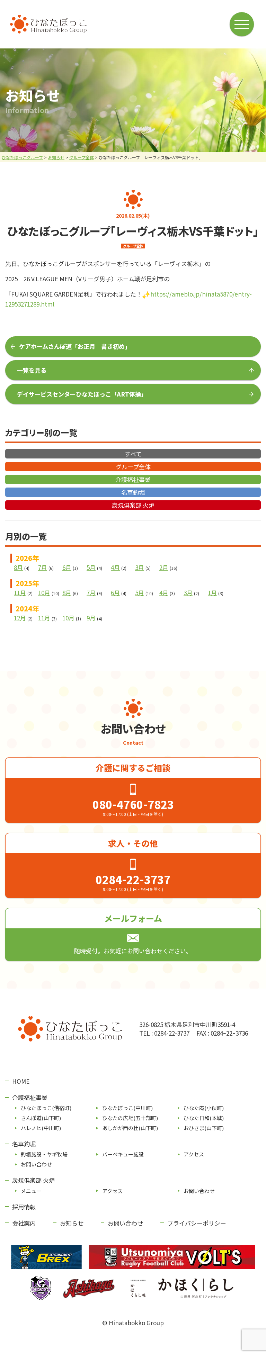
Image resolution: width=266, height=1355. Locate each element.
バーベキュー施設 (123, 1154)
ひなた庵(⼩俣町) (204, 1107)
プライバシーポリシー (196, 1223)
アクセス (194, 1154)
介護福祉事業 (133, 479)
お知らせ (71, 1223)
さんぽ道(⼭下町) (41, 1117)
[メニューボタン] (242, 24)
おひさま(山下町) (204, 1127)
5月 (91, 567)
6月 (66, 567)
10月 (44, 592)
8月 (18, 567)
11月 (20, 592)
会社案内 (24, 1223)
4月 (115, 567)
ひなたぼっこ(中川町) (127, 1107)
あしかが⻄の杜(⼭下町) (130, 1127)
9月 (91, 617)
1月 (212, 592)
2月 (163, 567)
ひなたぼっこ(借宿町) (46, 1107)
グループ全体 (133, 466)
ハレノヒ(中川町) (41, 1127)
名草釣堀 (133, 492)
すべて (133, 453)
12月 (20, 617)
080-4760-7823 (133, 804)
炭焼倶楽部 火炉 (133, 505)
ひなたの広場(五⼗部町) (130, 1117)
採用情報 (24, 1206)
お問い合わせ (36, 1164)
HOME (20, 1081)
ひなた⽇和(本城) (204, 1117)
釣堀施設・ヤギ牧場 (44, 1154)
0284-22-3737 (133, 879)
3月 (139, 567)
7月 (42, 567)
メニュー (31, 1190)
